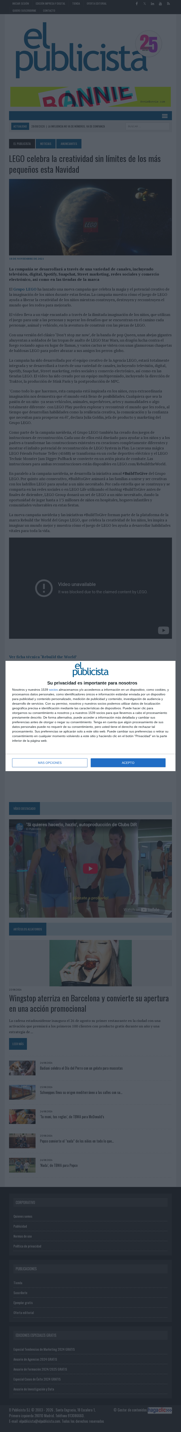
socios (53, 689)
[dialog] (90, 716)
